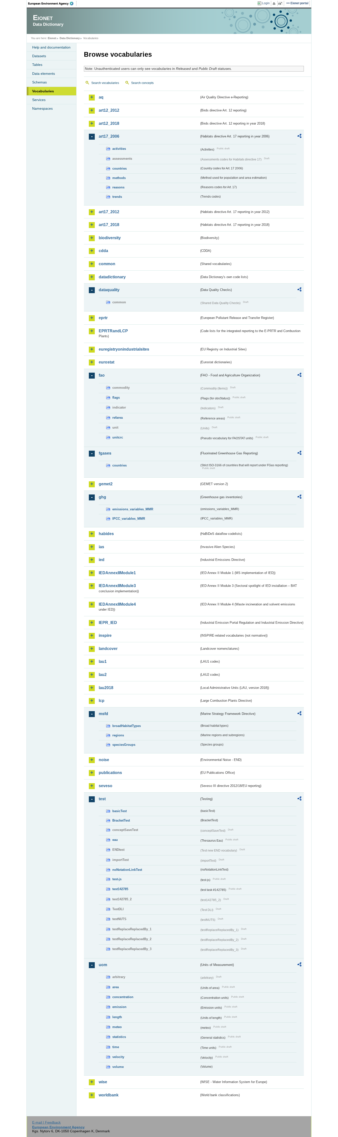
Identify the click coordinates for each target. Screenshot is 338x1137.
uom (103, 965)
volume (118, 1067)
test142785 (120, 889)
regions (118, 735)
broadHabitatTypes (126, 726)
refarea (117, 417)
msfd (103, 714)
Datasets (39, 56)
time (115, 1047)
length (117, 1017)
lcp (101, 700)
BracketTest (121, 820)
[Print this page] (275, 3)
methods (119, 178)
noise (104, 760)
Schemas (39, 82)
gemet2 (106, 484)
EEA (52, 3)
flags (116, 397)
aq (101, 97)
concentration (122, 997)
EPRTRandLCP (113, 331)
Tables (37, 65)
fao (102, 375)
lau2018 (106, 688)
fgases (105, 453)
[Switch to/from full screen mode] (281, 3)
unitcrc (117, 437)
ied (101, 560)
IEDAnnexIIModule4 (117, 604)
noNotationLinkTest (127, 870)
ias (101, 547)
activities (119, 149)
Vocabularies (43, 91)
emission (119, 1007)
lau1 (103, 661)
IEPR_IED (108, 622)
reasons (118, 187)
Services (39, 100)
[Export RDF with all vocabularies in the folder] (299, 137)
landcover (108, 648)
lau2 (103, 674)
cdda (103, 251)
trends (117, 197)
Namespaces (42, 108)
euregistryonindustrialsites (124, 349)
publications (110, 773)
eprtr (103, 318)
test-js (116, 879)
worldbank (109, 1095)
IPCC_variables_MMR (128, 518)
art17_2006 (109, 136)
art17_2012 (109, 212)
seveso (105, 786)
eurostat (106, 362)
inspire (105, 635)
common (107, 264)
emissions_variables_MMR (132, 509)
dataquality (109, 290)
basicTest (119, 811)
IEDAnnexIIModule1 (117, 573)
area (115, 987)
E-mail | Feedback (46, 1122)
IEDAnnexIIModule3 (117, 586)
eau (115, 840)
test (102, 799)
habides (106, 534)
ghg (102, 497)
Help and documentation (51, 47)
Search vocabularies (105, 82)
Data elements (43, 74)
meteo (117, 1027)
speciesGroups (123, 745)
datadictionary (112, 277)
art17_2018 (109, 225)
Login (266, 3)
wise (103, 1082)
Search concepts (142, 82)
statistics (119, 1037)
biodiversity (110, 238)
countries (119, 168)
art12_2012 (109, 110)
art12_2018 (109, 123)
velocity (118, 1057)
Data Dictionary (70, 38)
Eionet (52, 38)
